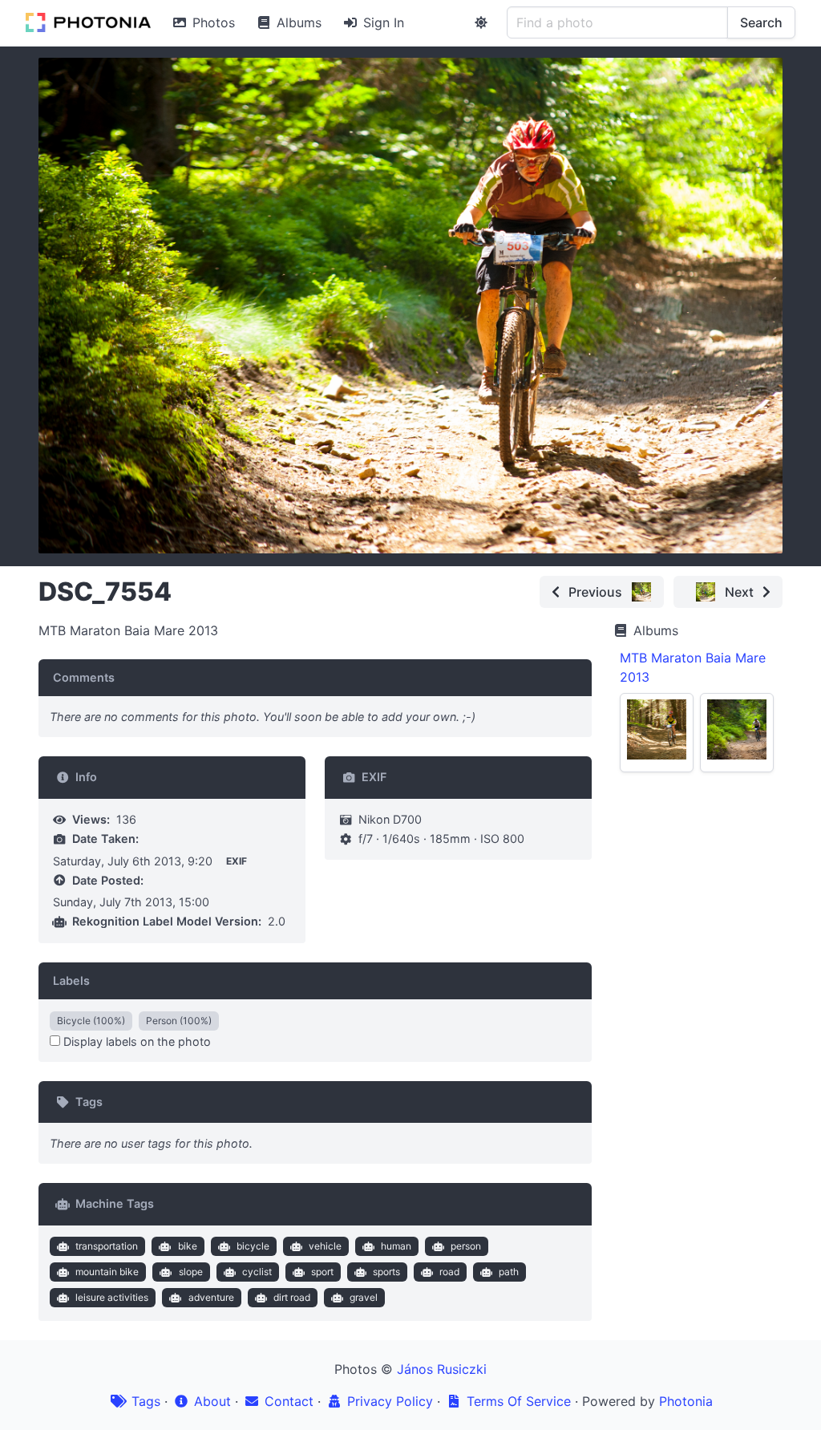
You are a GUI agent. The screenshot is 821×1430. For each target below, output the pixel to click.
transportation (106, 1246)
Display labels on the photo (135, 1041)
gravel (364, 1297)
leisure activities (111, 1297)
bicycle (253, 1246)
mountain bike (107, 1272)
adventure (211, 1297)
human (396, 1246)
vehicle (325, 1246)
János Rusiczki (442, 1369)
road (449, 1272)
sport (322, 1272)
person (466, 1246)
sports (386, 1272)
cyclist (257, 1272)
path (509, 1272)
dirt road (291, 1297)
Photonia (686, 1401)
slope (191, 1272)
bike (187, 1246)
